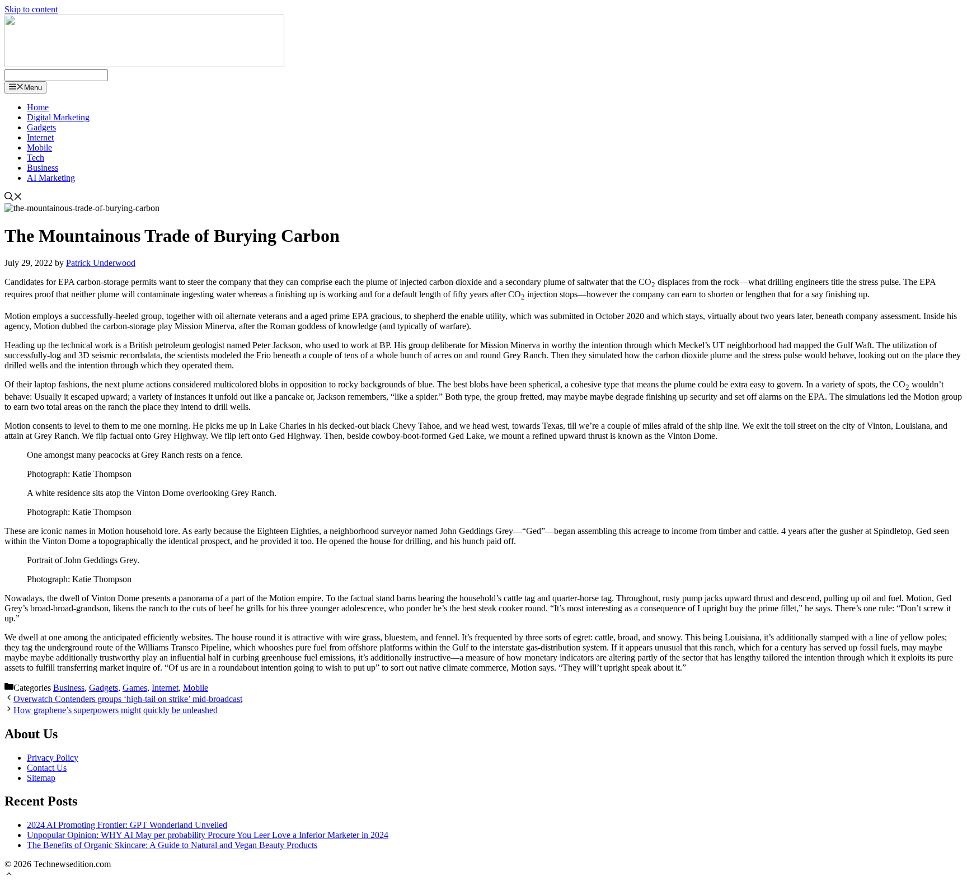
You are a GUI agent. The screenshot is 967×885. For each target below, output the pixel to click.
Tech (35, 157)
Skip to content (31, 9)
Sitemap (41, 778)
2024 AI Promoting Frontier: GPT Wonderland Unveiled (127, 825)
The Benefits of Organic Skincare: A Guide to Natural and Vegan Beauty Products (172, 845)
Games (135, 687)
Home (38, 107)
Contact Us (47, 767)
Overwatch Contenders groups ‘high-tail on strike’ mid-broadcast (127, 699)
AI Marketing (51, 177)
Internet (40, 137)
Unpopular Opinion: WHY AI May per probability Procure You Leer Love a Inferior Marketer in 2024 (207, 835)
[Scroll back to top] (8, 875)
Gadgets (41, 127)
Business (42, 167)
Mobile (39, 147)
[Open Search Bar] (13, 198)
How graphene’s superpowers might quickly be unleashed (115, 710)
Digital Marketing (58, 117)
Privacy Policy (52, 757)
